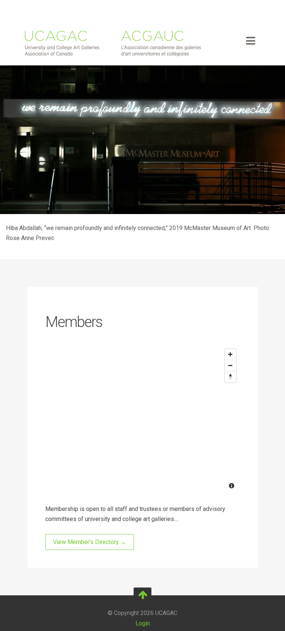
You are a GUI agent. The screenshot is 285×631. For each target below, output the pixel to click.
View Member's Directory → (89, 542)
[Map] (142, 419)
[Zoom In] (230, 354)
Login (142, 623)
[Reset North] (230, 376)
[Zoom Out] (230, 365)
